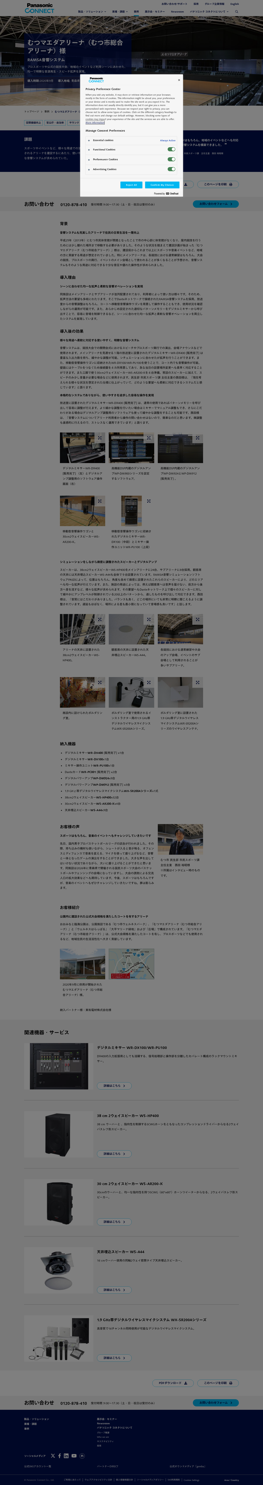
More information (95, 122)
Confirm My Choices (162, 185)
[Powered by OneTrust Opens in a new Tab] (167, 194)
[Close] (179, 80)
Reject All (131, 185)
